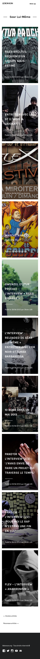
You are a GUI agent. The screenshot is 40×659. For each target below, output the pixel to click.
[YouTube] (16, 651)
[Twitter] (8, 651)
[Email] (20, 651)
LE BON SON (7, 3)
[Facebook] (3, 651)
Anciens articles (10, 616)
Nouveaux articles (11, 623)
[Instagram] (12, 651)
